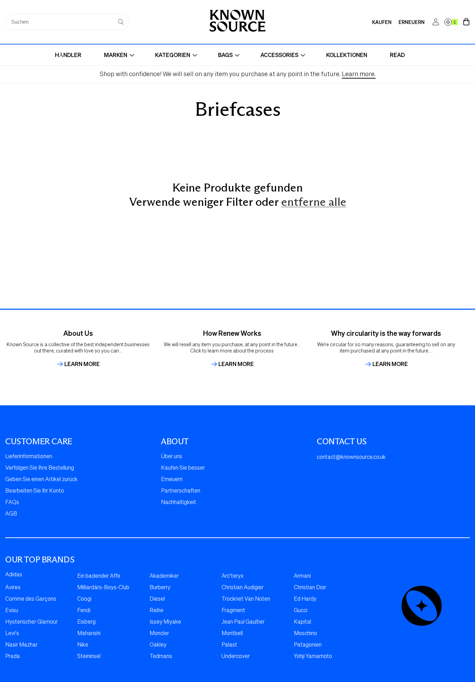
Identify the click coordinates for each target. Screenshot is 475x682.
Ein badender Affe (98, 576)
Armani (302, 576)
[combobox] (67, 22)
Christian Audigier (243, 588)
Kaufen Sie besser (183, 468)
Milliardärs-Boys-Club (103, 588)
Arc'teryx (232, 576)
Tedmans (161, 656)
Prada (12, 656)
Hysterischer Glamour (31, 622)
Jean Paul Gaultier (243, 622)
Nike (82, 645)
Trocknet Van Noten (246, 599)
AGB (11, 514)
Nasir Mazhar (21, 645)
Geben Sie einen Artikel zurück (41, 479)
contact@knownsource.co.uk (351, 457)
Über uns (171, 457)
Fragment (233, 611)
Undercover (236, 656)
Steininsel (88, 656)
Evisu (11, 611)
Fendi (83, 611)
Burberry (160, 588)
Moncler (159, 633)
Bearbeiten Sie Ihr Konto (34, 491)
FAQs (12, 502)
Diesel (157, 599)
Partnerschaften (180, 491)
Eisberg (86, 622)
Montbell (232, 633)
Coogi (84, 599)
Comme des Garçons (30, 599)
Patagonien (308, 645)
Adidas (13, 575)
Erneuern (172, 479)
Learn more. (359, 74)
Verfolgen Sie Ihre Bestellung (39, 468)
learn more (82, 364)
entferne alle (313, 202)
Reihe (156, 611)
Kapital (302, 622)
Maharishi (88, 633)
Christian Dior (310, 588)
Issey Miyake (165, 622)
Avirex (13, 588)
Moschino (305, 633)
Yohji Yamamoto (313, 656)
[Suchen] (121, 22)
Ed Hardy (305, 599)
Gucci (300, 611)
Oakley (158, 645)
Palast (229, 645)
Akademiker (164, 576)
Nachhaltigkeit (178, 502)
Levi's (12, 633)
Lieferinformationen (28, 457)
